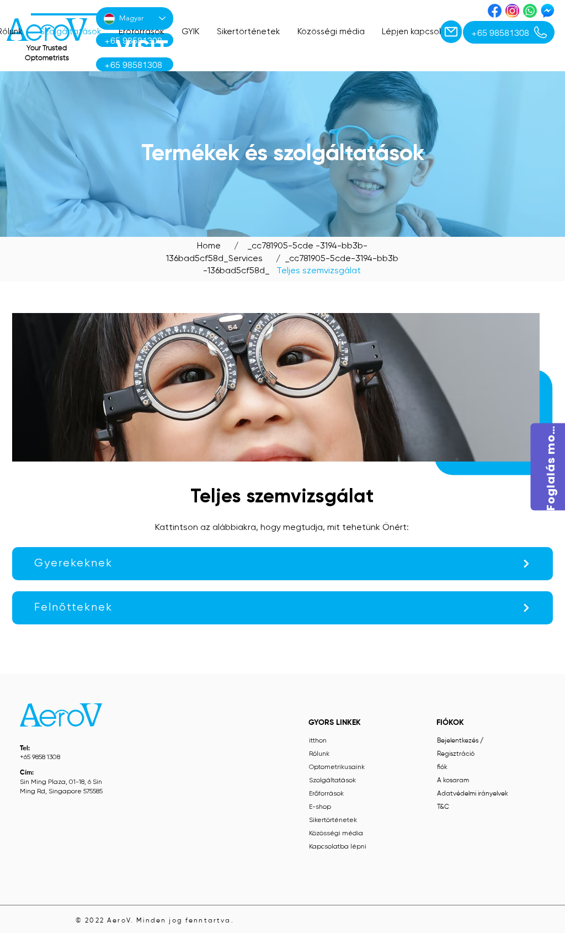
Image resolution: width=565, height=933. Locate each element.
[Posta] (451, 31)
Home (209, 246)
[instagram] (512, 11)
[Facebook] (495, 11)
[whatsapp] (530, 11)
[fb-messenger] (548, 11)
